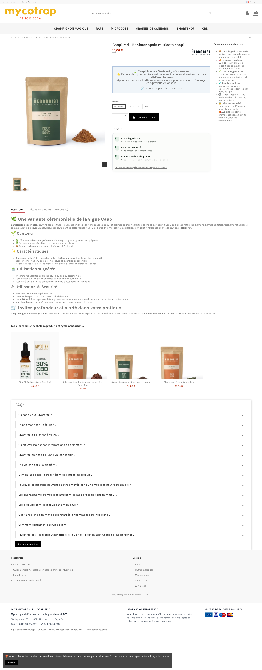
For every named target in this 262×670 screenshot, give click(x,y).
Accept (11, 662)
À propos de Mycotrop (23, 629)
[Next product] (250, 37)
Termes (148, 595)
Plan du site (19, 575)
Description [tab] (18, 209)
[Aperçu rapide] (35, 378)
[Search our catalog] (209, 13)
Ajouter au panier (146, 117)
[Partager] (114, 129)
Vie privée (139, 595)
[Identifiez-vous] (247, 13)
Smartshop (141, 580)
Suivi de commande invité (27, 580)
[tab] (61, 210)
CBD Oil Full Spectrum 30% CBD (35, 382)
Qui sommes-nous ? (124, 167)
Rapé (137, 564)
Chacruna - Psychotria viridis (179, 382)
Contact (42, 629)
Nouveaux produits (10, 2)
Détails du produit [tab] (40, 209)
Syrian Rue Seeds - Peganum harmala (131, 382)
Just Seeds (140, 585)
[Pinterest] (121, 129)
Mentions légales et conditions (65, 629)
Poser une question (28, 544)
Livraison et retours (143, 167)
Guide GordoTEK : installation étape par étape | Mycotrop (43, 570)
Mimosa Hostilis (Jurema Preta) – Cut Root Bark (83, 383)
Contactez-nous (29, 2)
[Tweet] (117, 129)
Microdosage (142, 575)
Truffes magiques (144, 570)
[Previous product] (249, 37)
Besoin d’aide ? (160, 167)
